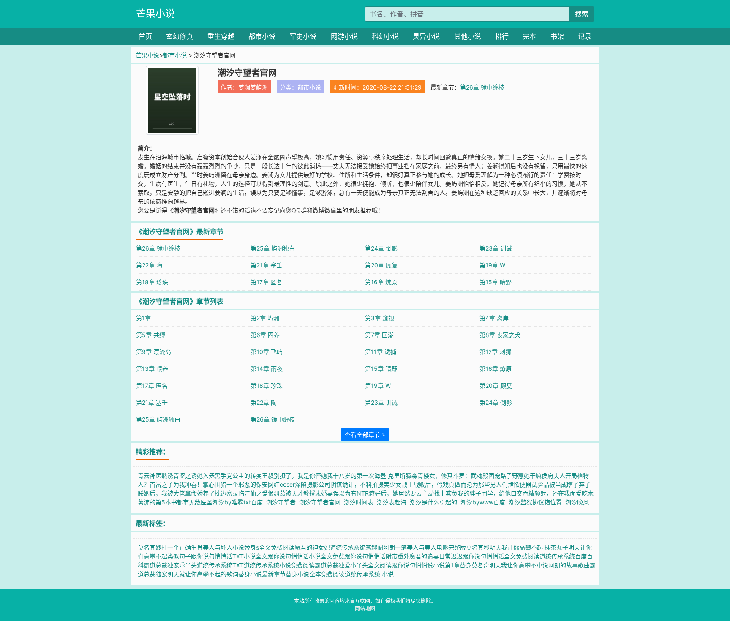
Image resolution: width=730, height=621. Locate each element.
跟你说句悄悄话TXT (217, 556)
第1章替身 (458, 565)
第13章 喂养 (152, 368)
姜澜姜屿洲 (253, 87)
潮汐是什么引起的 (435, 502)
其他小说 (467, 36)
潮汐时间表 (360, 502)
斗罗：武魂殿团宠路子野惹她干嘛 (497, 475)
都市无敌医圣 (194, 502)
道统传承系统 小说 (369, 573)
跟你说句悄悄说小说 (418, 565)
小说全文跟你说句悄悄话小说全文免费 (294, 556)
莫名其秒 (478, 547)
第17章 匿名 (266, 282)
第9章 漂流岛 (153, 351)
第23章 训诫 (495, 248)
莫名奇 (480, 565)
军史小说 (302, 36)
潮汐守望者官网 (321, 502)
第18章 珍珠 (152, 282)
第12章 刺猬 (495, 351)
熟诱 (167, 475)
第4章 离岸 (494, 317)
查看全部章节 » (365, 434)
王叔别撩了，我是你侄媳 (294, 475)
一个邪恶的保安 (247, 484)
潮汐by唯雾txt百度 (239, 502)
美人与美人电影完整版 (436, 547)
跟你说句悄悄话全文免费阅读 (501, 556)
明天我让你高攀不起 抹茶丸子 (529, 547)
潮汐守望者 (282, 502)
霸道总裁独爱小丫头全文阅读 (353, 565)
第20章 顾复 (381, 265)
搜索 (581, 14)
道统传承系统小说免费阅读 (279, 565)
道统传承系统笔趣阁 (356, 547)
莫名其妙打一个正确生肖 (170, 547)
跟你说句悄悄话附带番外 (376, 556)
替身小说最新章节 (262, 573)
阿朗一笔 (395, 547)
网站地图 (365, 608)
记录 (584, 36)
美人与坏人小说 (223, 547)
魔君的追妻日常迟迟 (436, 556)
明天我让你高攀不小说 (518, 565)
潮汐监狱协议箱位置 (537, 502)
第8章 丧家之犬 (499, 334)
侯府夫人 (553, 475)
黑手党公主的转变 (238, 475)
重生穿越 (220, 36)
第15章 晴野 (495, 282)
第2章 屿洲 (265, 317)
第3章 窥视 (379, 317)
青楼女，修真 (435, 475)
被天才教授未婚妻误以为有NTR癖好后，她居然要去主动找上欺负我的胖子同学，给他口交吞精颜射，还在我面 (431, 493)
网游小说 (344, 36)
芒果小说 (155, 13)
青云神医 (149, 475)
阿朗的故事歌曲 (569, 565)
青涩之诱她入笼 (194, 475)
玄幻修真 (179, 36)
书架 (557, 36)
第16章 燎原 (381, 282)
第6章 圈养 (265, 334)
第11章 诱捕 (380, 351)
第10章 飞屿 (267, 351)
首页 (145, 36)
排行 (502, 36)
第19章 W (492, 265)
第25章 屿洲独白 (273, 248)
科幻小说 (385, 36)
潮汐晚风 (578, 502)
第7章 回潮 (379, 334)
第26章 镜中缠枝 (482, 87)
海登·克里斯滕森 (395, 475)
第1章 (143, 317)
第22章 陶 (149, 265)
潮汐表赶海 (393, 502)
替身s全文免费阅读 (269, 547)
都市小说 (261, 36)
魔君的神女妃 (312, 547)
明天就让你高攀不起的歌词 (202, 573)
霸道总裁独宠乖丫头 (170, 565)
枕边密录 (226, 493)
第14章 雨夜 (267, 368)
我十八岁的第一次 (350, 475)
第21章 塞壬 (266, 265)
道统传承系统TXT (220, 565)
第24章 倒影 (381, 248)
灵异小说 (426, 36)
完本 (529, 36)
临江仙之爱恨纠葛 (262, 493)
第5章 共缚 (150, 334)
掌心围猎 (214, 484)
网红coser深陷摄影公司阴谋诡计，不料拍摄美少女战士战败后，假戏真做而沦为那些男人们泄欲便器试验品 (408, 484)
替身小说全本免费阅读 (315, 573)
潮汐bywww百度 (484, 502)
